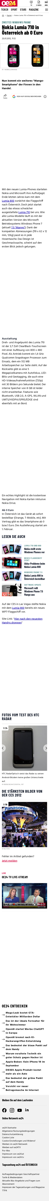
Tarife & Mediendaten (12, 1177)
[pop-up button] (38, 904)
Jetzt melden (9, 861)
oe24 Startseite (9, 1128)
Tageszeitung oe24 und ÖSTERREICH (19, 1164)
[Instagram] (12, 1110)
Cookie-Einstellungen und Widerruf (18, 1141)
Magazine (34, 9)
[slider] (15, 904)
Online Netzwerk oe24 (13, 1118)
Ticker (4, 9)
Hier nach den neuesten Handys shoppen (22, 621)
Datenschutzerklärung (12, 1134)
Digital (9, 15)
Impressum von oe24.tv (13, 1157)
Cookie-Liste (8, 1137)
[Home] (3, 15)
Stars (23, 9)
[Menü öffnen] (46, 9)
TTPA (4, 1190)
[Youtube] (19, 1110)
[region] (24, 756)
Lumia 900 (18, 608)
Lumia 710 (24, 212)
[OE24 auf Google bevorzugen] (45, 96)
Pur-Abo (6, 1151)
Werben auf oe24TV (11, 1147)
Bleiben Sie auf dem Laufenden (17, 1100)
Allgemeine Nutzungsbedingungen (18, 1131)
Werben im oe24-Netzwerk (14, 1144)
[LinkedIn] (27, 1110)
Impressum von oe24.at (13, 1154)
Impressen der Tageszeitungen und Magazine (23, 1187)
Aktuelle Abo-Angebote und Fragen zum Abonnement (21, 1182)
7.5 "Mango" (18, 227)
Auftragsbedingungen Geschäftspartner (20, 1174)
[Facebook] (4, 1110)
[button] (6, 904)
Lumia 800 (8, 201)
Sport (14, 9)
